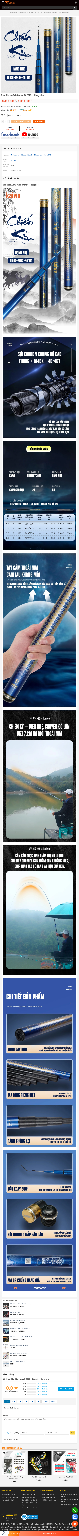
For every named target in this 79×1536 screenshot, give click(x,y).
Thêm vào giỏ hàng (21, 121)
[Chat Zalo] (75, 1517)
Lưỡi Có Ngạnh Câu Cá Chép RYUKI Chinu (13, 1478)
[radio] (11, 115)
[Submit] (75, 8)
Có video (45, 1401)
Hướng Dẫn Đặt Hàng (29, 1494)
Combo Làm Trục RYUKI (66, 1477)
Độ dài (3, 115)
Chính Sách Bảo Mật (28, 1497)
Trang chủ (13, 12)
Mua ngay (39, 121)
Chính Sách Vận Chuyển (30, 1500)
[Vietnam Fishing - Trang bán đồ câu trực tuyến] (10, 2)
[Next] (77, 1469)
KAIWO (13, 160)
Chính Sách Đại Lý (48, 1494)
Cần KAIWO (47, 155)
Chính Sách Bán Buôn (49, 1497)
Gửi (72, 1432)
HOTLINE (30, 128)
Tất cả (7, 1401)
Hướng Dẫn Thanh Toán (30, 1508)
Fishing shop (22, 12)
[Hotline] (75, 1510)
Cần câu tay (38, 155)
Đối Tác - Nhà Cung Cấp (10, 1497)
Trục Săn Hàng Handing (39, 1477)
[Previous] (1, 1469)
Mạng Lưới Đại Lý (8, 1500)
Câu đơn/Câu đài (33, 12)
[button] (3, 3)
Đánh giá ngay (66, 1389)
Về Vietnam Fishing (8, 1494)
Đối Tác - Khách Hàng (49, 1500)
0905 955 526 (72, 1504)
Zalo (10, 128)
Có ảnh (53, 1401)
